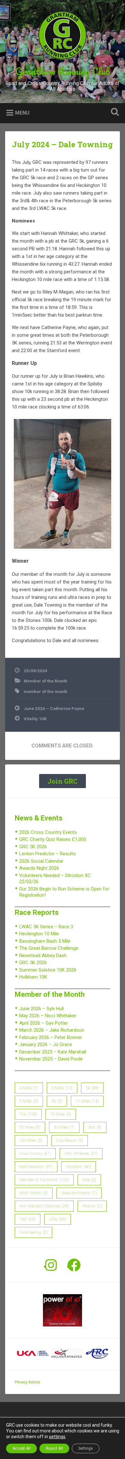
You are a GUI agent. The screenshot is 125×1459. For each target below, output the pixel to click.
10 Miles (87, 1101)
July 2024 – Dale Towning (62, 144)
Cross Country (35, 1153)
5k (92, 1088)
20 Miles (30, 1127)
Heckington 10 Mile (39, 934)
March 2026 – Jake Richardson (51, 1030)
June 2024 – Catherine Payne (54, 708)
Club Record (69, 1140)
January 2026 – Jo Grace (45, 1044)
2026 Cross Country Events (48, 832)
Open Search (114, 112)
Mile (89, 1180)
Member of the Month (45, 680)
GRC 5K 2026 (33, 847)
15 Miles (60, 1114)
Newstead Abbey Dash (43, 955)
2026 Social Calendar (41, 861)
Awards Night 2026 (39, 868)
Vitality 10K (35, 718)
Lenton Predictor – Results (47, 854)
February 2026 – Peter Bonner (50, 1037)
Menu (22, 113)
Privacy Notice (27, 1382)
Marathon (78, 1167)
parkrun (92, 1206)
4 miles (29, 1088)
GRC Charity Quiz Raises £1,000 (52, 839)
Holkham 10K (33, 977)
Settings (85, 1448)
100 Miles (31, 1140)
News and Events (79, 1193)
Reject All (54, 1448)
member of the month (45, 691)
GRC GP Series (81, 1153)
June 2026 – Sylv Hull (41, 1009)
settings (57, 1436)
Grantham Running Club (62, 71)
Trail (28, 1219)
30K (95, 1127)
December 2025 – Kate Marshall (52, 1052)
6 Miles (29, 1101)
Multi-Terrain (34, 1193)
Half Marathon (36, 1167)
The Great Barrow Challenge (48, 948)
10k (28, 1114)
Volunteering (33, 1232)
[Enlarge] (105, 425)
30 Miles (64, 1127)
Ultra (57, 1219)
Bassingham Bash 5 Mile (45, 941)
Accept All (21, 1448)
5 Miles (62, 1088)
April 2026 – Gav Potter (43, 1023)
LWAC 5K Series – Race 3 (46, 927)
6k (57, 1101)
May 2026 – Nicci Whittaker (47, 1016)
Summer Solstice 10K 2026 (47, 970)
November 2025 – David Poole (51, 1059)
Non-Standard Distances (44, 1206)
